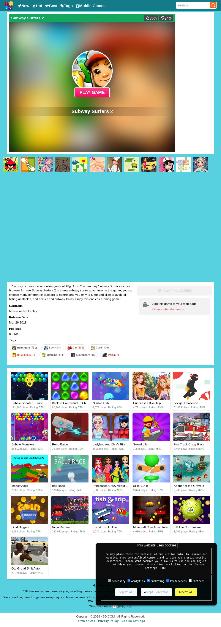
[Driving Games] (148, 164)
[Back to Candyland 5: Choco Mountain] (69, 386)
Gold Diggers (20, 527)
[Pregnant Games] (45, 164)
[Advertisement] (194, 78)
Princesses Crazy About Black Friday (118, 485)
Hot (39, 6)
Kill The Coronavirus (187, 527)
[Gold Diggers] (29, 510)
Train (113, 354)
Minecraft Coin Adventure (150, 527)
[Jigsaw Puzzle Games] (183, 164)
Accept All (186, 592)
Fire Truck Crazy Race (189, 444)
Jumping (55, 354)
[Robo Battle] (69, 427)
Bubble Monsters (23, 444)
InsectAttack (19, 485)
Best (53, 6)
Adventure (26, 347)
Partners (199, 581)
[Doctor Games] (166, 164)
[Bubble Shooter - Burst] (29, 386)
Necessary (118, 581)
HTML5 (25, 354)
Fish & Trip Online (105, 527)
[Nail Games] (97, 164)
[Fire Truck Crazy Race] (191, 427)
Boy (54, 347)
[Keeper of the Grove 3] (191, 468)
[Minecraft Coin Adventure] (151, 510)
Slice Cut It (140, 485)
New (25, 6)
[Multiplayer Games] (28, 164)
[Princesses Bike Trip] (151, 386)
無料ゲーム (124, 606)
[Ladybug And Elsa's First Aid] (110, 427)
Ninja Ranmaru (62, 527)
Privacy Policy (108, 620)
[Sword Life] (151, 427)
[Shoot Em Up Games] (62, 164)
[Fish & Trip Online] (110, 510)
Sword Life (140, 444)
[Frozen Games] (200, 164)
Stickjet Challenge (186, 403)
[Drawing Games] (79, 164)
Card (102, 347)
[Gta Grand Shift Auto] (29, 551)
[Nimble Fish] (110, 386)
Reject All (126, 592)
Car (78, 347)
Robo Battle (60, 444)
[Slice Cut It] (151, 468)
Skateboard (85, 354)
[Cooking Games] (114, 164)
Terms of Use (85, 620)
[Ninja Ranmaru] (69, 510)
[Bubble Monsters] (29, 427)
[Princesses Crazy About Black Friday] (110, 468)
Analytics (138, 581)
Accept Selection (156, 592)
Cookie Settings (133, 620)
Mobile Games (92, 6)
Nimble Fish (101, 403)
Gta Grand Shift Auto (25, 568)
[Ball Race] (69, 468)
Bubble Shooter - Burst (27, 403)
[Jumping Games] (131, 164)
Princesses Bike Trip (147, 403)
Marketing (157, 581)
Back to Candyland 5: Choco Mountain (78, 403)
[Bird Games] (10, 164)
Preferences (178, 581)
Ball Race (58, 485)
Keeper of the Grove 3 (189, 485)
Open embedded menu (168, 309)
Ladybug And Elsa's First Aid (112, 444)
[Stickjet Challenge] (191, 386)
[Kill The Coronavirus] (191, 510)
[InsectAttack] (29, 468)
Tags (68, 6)
